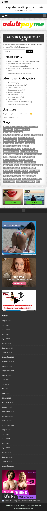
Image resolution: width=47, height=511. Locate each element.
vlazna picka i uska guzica (12, 173)
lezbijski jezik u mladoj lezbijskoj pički (16, 146)
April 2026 (6, 339)
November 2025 (8, 361)
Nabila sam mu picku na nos (29, 151)
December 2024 (8, 411)
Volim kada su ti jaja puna (12, 176)
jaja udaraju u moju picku (26, 140)
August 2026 (6, 321)
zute (37, 181)
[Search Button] (23, 210)
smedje (16, 165)
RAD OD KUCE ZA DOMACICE (19, 102)
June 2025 (6, 384)
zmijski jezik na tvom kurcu (25, 181)
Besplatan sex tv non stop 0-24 (14, 127)
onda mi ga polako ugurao (12, 157)
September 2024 (8, 425)
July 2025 (5, 380)
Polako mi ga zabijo (26, 160)
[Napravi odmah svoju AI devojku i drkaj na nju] (19, 286)
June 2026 (6, 330)
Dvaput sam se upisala (26, 138)
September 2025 (8, 371)
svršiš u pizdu (37, 165)
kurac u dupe (30, 143)
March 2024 (6, 452)
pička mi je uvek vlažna (11, 160)
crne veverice (8, 129)
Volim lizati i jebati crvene (12, 179)
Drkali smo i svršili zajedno (33, 135)
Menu (6, 2)
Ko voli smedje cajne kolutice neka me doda (23, 61)
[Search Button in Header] (44, 15)
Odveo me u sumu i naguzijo (33, 154)
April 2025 (6, 393)
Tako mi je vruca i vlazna (11, 168)
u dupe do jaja (8, 171)
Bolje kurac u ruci (32, 127)
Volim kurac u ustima (29, 176)
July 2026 (5, 325)
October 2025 (7, 366)
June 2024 (6, 439)
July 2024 (5, 434)
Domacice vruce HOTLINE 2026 (19, 73)
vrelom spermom (9, 181)
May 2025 (5, 389)
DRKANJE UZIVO (14, 97)
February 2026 (7, 348)
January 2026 (7, 352)
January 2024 (7, 461)
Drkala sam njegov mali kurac (13, 135)
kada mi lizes (20, 143)
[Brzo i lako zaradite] (19, 254)
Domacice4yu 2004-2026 (17, 104)
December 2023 (8, 466)
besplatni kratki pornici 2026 (24, 7)
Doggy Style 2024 (14, 87)
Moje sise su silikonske (11, 151)
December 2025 (8, 357)
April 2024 (6, 448)
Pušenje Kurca (13, 95)
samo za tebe (8, 165)
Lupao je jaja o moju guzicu (12, 149)
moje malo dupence (28, 149)
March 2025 (6, 398)
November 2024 (8, 416)
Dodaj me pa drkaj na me (21, 129)
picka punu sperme (28, 157)
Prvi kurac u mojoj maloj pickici (19, 64)
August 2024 (6, 430)
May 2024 (5, 443)
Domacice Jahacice (15, 90)
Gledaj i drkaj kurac (10, 140)
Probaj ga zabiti (30, 162)
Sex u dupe (12, 83)
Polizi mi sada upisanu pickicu (13, 162)
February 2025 (7, 402)
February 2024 (7, 457)
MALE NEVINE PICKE (16, 85)
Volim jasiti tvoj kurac (29, 173)
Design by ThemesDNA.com (24, 509)
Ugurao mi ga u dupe (21, 171)
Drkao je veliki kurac (10, 138)
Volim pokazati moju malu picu (32, 179)
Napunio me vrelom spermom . (13, 154)
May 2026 (5, 334)
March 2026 (6, 343)
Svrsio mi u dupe (25, 165)
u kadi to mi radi (34, 171)
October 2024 (7, 421)
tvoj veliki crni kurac (28, 168)
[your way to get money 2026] (23, 27)
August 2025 (6, 375)
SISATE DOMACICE (15, 92)
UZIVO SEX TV (13, 99)
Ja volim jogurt (9, 143)
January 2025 (7, 407)
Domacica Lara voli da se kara (13, 132)
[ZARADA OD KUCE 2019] (19, 311)
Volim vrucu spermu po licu (18, 66)
